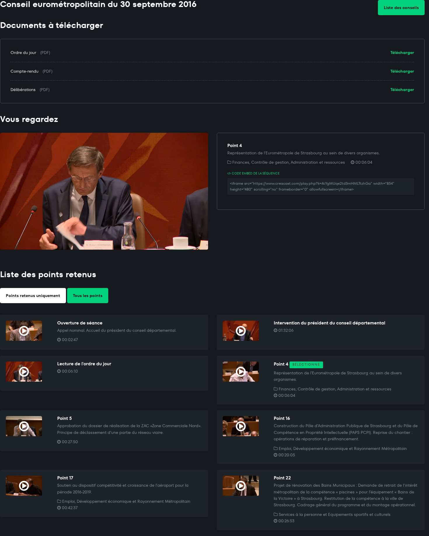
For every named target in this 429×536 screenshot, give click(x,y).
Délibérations (23, 89)
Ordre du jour (23, 52)
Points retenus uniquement (33, 295)
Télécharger (402, 52)
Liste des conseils (401, 8)
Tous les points (87, 295)
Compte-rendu (25, 71)
